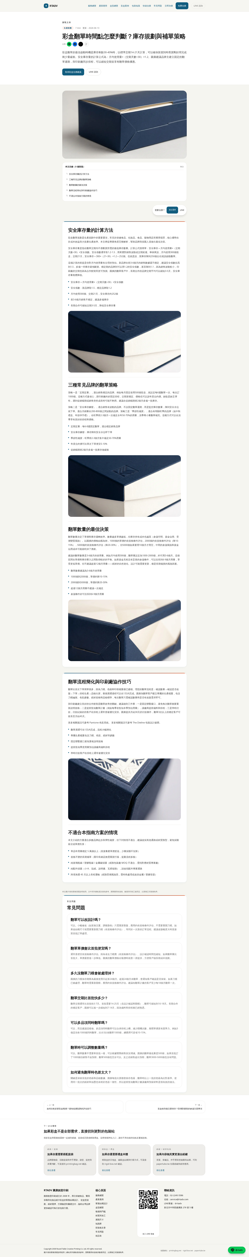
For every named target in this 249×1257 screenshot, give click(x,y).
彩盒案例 (125, 5)
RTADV (52, 6)
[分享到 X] (80, 44)
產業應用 (103, 5)
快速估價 (147, 5)
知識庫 (99, 1223)
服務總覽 (92, 5)
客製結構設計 (102, 1203)
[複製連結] (86, 44)
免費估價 (182, 5)
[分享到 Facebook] (75, 44)
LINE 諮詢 (198, 5)
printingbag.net (175, 1250)
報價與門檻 (101, 1211)
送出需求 (172, 209)
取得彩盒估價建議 (73, 72)
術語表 (99, 1235)
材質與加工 (101, 1215)
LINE (182, 210)
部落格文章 (101, 1227)
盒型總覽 (114, 5)
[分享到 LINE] (69, 44)
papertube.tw (200, 1250)
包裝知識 (136, 5)
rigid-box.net (188, 1250)
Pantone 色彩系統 (99, 722)
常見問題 (158, 5)
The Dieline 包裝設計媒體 (146, 722)
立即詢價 (169, 5)
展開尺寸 (100, 1219)
